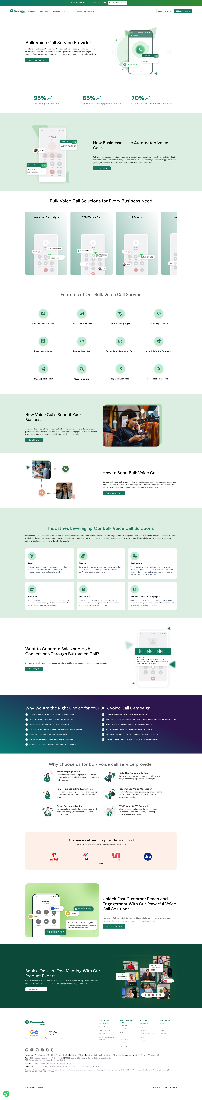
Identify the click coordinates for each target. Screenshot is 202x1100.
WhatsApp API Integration (113, 1055)
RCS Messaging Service (85, 1058)
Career (162, 1030)
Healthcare (123, 1025)
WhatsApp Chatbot (62, 1055)
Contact (143, 1041)
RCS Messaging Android (51, 1060)
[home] (17, 11)
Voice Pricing (94, 1066)
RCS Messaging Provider (102, 1058)
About (162, 1023)
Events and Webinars (147, 1034)
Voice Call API (84, 1066)
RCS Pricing (52, 1058)
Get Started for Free (117, 3)
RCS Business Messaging (38, 1058)
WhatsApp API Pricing (77, 1055)
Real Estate (124, 1039)
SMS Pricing (71, 1063)
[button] (33, 11)
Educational (124, 1046)
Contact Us (77, 11)
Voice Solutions (104, 1030)
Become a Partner (165, 11)
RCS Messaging (70, 1058)
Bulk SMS (102, 1034)
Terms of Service (171, 1087)
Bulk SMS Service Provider (43, 1063)
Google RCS (103, 1023)
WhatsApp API (104, 1027)
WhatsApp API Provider (46, 1055)
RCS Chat (63, 1060)
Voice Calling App (64, 1066)
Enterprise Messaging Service (106, 1038)
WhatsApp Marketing (131, 1055)
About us (56, 11)
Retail (122, 1036)
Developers (144, 1023)
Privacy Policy (158, 1087)
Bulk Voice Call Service (49, 1066)
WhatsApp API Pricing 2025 (149, 1055)
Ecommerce (124, 1043)
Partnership (164, 1027)
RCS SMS (61, 1058)
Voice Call (75, 1066)
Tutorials (143, 1030)
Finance (122, 1032)
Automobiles (124, 1029)
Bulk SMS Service (59, 1063)
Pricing (142, 1037)
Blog (141, 1027)
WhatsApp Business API (94, 1055)
